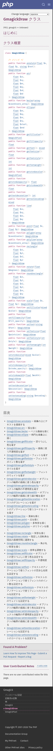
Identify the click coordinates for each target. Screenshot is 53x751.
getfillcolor (33, 134)
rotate (30, 267)
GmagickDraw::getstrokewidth (22, 492)
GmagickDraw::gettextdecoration (23, 499)
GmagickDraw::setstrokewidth (22, 618)
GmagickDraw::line (16, 516)
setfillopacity (16, 317)
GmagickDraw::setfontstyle (20, 587)
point (29, 226)
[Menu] (49, 4)
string (23, 66)
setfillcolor (33, 307)
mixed (42, 148)
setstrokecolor (16, 355)
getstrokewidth (34, 185)
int (10, 161)
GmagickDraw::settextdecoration (23, 628)
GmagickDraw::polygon (18, 523)
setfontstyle (33, 338)
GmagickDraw (14, 70)
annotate (31, 63)
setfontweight (34, 345)
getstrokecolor (34, 172)
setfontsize (33, 331)
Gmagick (8, 689)
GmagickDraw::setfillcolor (20, 553)
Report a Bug (24, 656)
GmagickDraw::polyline (18, 526)
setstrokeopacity (17, 365)
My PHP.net (10, 740)
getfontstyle (33, 158)
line (29, 206)
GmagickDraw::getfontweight (21, 472)
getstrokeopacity (17, 182)
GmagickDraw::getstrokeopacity (23, 485)
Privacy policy (35, 747)
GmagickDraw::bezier (17, 431)
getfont (30, 148)
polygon (30, 233)
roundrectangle (34, 273)
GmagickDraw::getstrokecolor (21, 478)
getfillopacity (34, 141)
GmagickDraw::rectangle (19, 533)
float (39, 63)
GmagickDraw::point (17, 519)
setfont (30, 324)
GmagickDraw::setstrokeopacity (23, 611)
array (37, 100)
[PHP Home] (8, 4)
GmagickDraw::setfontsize (20, 577)
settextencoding (16, 396)
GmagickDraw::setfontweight (21, 597)
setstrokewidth (16, 375)
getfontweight (34, 165)
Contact (24, 740)
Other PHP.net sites (14, 747)
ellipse (30, 107)
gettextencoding (35, 199)
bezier (30, 100)
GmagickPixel (15, 138)
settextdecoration (18, 385)
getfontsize (33, 151)
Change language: (20, 14)
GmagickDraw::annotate (19, 421)
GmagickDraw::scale (17, 550)
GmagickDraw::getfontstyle (20, 465)
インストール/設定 (13, 695)
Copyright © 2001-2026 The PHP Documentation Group (21, 730)
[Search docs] (43, 4)
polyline (31, 239)
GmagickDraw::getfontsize (20, 458)
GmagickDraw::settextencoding (22, 635)
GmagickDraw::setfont (18, 567)
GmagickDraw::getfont (18, 455)
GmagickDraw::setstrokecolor (21, 604)
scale (29, 301)
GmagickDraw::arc (16, 428)
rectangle (32, 246)
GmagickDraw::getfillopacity (21, 448)
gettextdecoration (18, 195)
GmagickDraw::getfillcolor (20, 441)
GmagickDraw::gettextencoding (22, 506)
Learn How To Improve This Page (19, 653)
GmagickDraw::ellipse (17, 434)
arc (28, 73)
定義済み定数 (11, 698)
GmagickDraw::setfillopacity (21, 560)
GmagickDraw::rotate (17, 536)
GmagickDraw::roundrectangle (22, 543)
